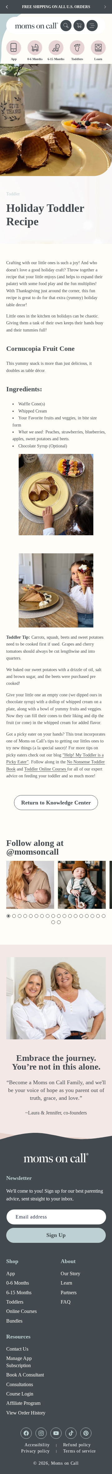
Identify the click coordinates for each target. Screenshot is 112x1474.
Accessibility (37, 1445)
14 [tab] (81, 916)
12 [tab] (70, 916)
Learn (66, 1283)
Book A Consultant (25, 1374)
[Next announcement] (105, 7)
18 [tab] (103, 916)
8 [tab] (47, 916)
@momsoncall (32, 851)
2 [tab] (13, 916)
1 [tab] (8, 916)
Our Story (70, 1273)
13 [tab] (75, 916)
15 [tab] (87, 916)
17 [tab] (98, 916)
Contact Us (17, 1349)
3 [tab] (19, 916)
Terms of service (79, 1451)
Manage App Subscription (19, 1362)
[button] (66, 25)
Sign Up (56, 1235)
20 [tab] (59, 922)
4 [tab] (25, 916)
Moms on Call (64, 1463)
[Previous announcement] (7, 7)
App (10, 1273)
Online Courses (21, 1311)
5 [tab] (30, 916)
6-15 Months (18, 1292)
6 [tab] (36, 916)
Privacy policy (35, 1451)
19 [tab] (53, 922)
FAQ (66, 1302)
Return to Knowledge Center (56, 802)
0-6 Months (17, 1283)
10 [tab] (59, 916)
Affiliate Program (23, 1403)
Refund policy (77, 1445)
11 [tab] (64, 916)
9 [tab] (53, 916)
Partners (69, 1292)
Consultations (19, 1384)
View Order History (25, 1412)
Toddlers (14, 1302)
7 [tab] (41, 916)
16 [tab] (92, 916)
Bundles (14, 1321)
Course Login (19, 1393)
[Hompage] (56, 1158)
